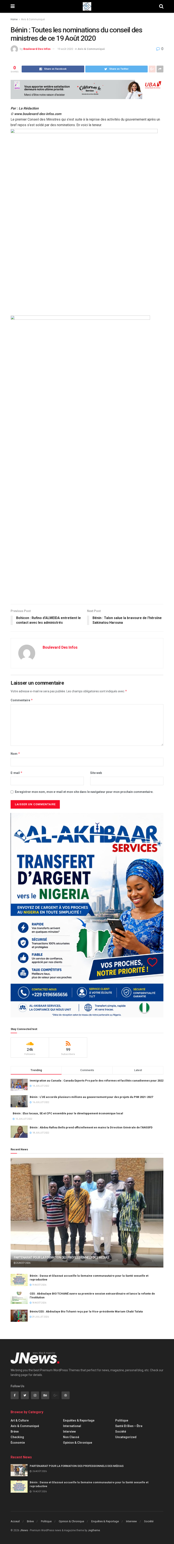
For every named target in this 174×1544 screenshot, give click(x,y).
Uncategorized (125, 1437)
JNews (24, 1530)
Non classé (71, 1437)
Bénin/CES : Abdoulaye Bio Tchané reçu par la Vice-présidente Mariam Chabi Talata (86, 1311)
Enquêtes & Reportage (78, 1420)
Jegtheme (94, 1530)
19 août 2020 (65, 48)
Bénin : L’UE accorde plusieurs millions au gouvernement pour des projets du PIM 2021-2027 (91, 1097)
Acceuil (15, 1521)
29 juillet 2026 (40, 1317)
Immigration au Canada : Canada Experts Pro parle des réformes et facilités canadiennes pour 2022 (96, 1080)
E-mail (16, 773)
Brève (15, 1431)
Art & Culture (20, 1420)
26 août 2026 (23, 1263)
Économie (18, 1442)
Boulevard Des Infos (37, 48)
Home (14, 19)
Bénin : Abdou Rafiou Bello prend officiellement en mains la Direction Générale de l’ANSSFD (91, 1127)
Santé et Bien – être (128, 1426)
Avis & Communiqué (33, 19)
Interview (69, 1431)
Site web (96, 773)
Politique (121, 1420)
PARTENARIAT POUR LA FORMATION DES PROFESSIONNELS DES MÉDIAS (61, 1257)
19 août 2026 (39, 1285)
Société (120, 1431)
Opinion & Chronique (77, 1442)
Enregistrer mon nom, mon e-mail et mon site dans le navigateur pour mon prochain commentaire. (84, 792)
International (72, 1426)
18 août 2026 (39, 1303)
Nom (15, 754)
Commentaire (22, 700)
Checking (17, 1437)
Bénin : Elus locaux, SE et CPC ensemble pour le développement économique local (68, 1113)
